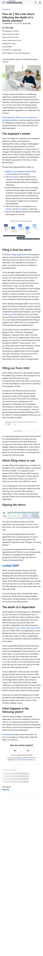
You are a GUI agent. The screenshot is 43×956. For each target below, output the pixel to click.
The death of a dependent (12, 50)
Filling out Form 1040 (10, 37)
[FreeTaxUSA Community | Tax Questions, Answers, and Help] (14, 2)
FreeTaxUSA (8, 23)
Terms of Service (30, 760)
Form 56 (12, 177)
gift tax (19, 209)
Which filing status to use (11, 40)
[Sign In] (40, 2)
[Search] (36, 2)
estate (8, 209)
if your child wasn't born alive (27, 628)
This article (6, 734)
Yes (15, 750)
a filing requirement (18, 254)
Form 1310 (11, 314)
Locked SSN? (7, 47)
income (33, 206)
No (28, 750)
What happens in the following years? (16, 53)
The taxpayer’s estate (10, 31)
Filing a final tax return (10, 34)
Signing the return (9, 44)
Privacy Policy (17, 760)
